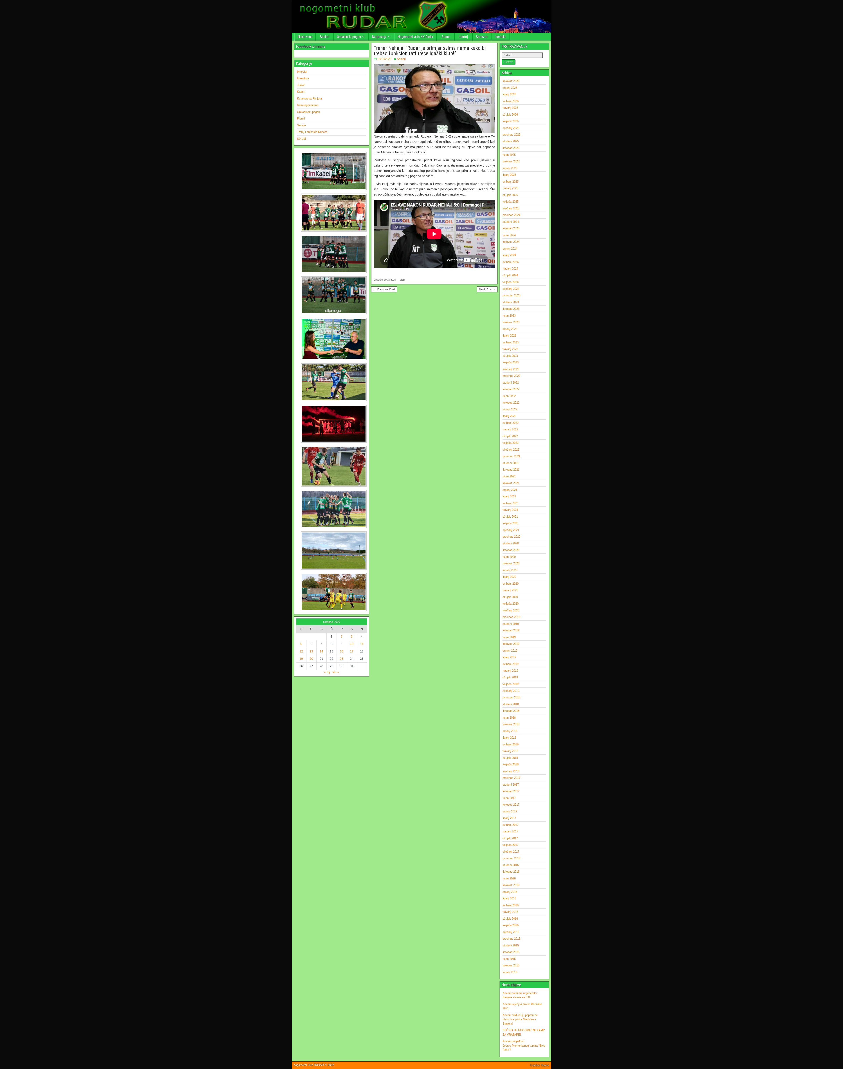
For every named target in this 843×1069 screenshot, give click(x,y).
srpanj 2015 (510, 972)
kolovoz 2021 (511, 483)
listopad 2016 (511, 871)
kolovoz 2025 (511, 161)
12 (301, 651)
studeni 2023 (511, 302)
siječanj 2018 (511, 771)
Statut (445, 37)
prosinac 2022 (511, 375)
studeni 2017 (511, 784)
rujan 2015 (509, 958)
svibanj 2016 (511, 905)
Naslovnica (305, 37)
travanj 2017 (510, 831)
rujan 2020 (509, 556)
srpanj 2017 (510, 811)
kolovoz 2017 (511, 804)
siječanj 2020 (511, 610)
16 (341, 651)
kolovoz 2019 (511, 643)
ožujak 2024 (510, 275)
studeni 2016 (511, 865)
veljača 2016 (511, 925)
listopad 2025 (511, 148)
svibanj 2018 (511, 744)
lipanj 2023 (509, 335)
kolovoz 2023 (511, 322)
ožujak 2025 (510, 195)
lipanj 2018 (509, 737)
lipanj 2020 (509, 576)
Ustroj (463, 37)
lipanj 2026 (509, 94)
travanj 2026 (510, 107)
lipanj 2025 (509, 174)
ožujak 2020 (510, 597)
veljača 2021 (511, 523)
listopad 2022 (511, 389)
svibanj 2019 (511, 664)
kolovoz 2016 (511, 885)
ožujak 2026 (510, 114)
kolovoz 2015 (511, 965)
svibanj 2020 (511, 583)
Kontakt (500, 37)
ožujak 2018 (510, 757)
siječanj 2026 (511, 128)
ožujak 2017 (510, 838)
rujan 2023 (509, 315)
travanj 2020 (510, 590)
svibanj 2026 (511, 101)
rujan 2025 (509, 154)
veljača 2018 (511, 764)
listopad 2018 (511, 710)
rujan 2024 (509, 235)
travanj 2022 (510, 429)
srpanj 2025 (510, 168)
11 (362, 644)
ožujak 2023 (510, 355)
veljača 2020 (511, 603)
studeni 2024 (511, 221)
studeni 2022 (511, 382)
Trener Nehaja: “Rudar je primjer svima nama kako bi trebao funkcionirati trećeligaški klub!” (430, 50)
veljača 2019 (511, 684)
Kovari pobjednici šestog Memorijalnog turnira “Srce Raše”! (524, 1045)
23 (341, 658)
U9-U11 (301, 138)
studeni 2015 (511, 945)
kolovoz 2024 (511, 241)
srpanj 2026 (510, 87)
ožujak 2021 (510, 516)
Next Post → (487, 289)
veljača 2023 (511, 362)
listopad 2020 (511, 550)
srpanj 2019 (510, 650)
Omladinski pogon (349, 37)
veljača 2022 (511, 442)
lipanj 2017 (509, 818)
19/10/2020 (384, 59)
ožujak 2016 (510, 918)
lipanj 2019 (509, 657)
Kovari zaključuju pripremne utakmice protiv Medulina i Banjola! (520, 1019)
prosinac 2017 (511, 777)
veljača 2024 (511, 282)
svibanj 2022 (511, 422)
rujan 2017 (509, 798)
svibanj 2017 (511, 824)
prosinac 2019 (511, 617)
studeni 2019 (511, 623)
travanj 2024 (510, 268)
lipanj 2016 (509, 898)
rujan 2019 (509, 637)
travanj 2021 (510, 509)
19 (301, 658)
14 (321, 651)
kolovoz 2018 (511, 724)
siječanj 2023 (511, 369)
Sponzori (482, 37)
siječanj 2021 (511, 530)
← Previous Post (384, 289)
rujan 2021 (509, 476)
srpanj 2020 (510, 570)
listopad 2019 (511, 630)
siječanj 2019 (511, 690)
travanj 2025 (510, 188)
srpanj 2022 (510, 409)
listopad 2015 (511, 952)
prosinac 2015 (511, 938)
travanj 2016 (510, 911)
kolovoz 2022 (511, 402)
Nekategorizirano (307, 105)
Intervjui (302, 71)
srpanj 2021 (510, 489)
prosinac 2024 (511, 215)
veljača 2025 (511, 201)
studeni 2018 (511, 704)
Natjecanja (379, 37)
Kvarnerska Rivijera (309, 98)
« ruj (327, 672)
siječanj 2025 (511, 208)
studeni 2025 (511, 141)
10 (351, 644)
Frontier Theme (539, 1065)
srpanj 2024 (510, 248)
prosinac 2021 (511, 456)
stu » (335, 672)
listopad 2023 (511, 308)
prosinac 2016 (511, 858)
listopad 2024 (511, 228)
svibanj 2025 (511, 181)
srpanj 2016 (510, 891)
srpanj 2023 (510, 329)
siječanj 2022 (511, 449)
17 (351, 651)
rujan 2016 (509, 878)
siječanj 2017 (511, 851)
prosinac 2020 (511, 536)
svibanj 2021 (511, 503)
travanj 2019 (510, 670)
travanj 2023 (510, 349)
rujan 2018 (509, 717)
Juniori (301, 85)
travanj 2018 (510, 751)
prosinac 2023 (511, 295)
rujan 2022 (509, 396)
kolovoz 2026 (511, 81)
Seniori (324, 37)
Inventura (303, 78)
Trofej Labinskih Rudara (312, 132)
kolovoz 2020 (511, 563)
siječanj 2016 (511, 932)
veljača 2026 (511, 121)
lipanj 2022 (509, 416)
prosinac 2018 (511, 697)
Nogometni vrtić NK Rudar (415, 37)
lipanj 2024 (509, 255)
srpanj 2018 (510, 731)
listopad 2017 (511, 791)
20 (311, 658)
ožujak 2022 (510, 436)
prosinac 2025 (511, 134)
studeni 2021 (511, 463)
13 (311, 651)
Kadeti (301, 91)
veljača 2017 (511, 844)
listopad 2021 (511, 469)
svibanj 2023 (511, 342)
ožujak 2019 (510, 677)
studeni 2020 (511, 543)
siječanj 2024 (511, 288)
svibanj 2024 (511, 262)
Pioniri (301, 118)
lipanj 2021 (509, 496)
